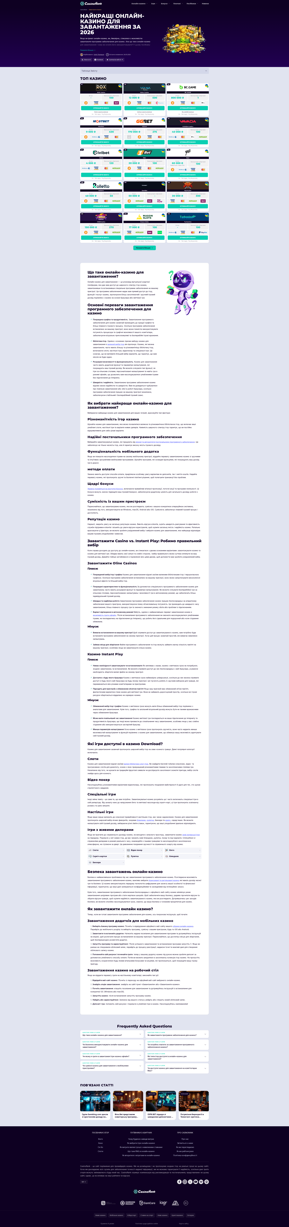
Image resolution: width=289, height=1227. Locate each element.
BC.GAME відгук (188, 112)
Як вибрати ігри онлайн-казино (141, 1143)
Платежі (177, 3)
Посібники (191, 3)
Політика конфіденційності (185, 1155)
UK (83, 1182)
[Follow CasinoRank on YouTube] (195, 1182)
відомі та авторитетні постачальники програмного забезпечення (165, 442)
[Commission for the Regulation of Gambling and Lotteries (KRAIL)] (108, 1203)
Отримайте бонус (101, 108)
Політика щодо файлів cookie (146, 1223)
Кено (100, 1143)
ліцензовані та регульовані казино (164, 880)
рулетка (150, 820)
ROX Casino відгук (101, 112)
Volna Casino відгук (144, 112)
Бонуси (164, 3)
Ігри (153, 3)
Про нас (185, 1139)
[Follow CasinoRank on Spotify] (201, 1182)
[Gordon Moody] (127, 1203)
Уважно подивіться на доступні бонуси (105, 489)
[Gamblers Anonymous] (175, 1203)
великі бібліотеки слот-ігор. (136, 764)
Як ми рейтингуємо (185, 1151)
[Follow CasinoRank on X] (190, 1182)
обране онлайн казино (183, 926)
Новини (205, 3)
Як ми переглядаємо (185, 1147)
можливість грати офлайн (104, 615)
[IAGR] (163, 1203)
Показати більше (143, 248)
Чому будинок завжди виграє (141, 1139)
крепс (168, 820)
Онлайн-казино (138, 3)
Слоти (100, 1151)
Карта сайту (183, 1223)
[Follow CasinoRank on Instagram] (185, 1182)
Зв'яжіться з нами (185, 1143)
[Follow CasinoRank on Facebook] (179, 1182)
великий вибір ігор (115, 344)
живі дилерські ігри (191, 835)
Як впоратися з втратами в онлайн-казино (141, 1155)
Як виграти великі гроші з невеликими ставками (141, 1147)
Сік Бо (100, 1147)
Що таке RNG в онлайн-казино (141, 1151)
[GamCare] (147, 1203)
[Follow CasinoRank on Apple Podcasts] (206, 1182)
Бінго (100, 1139)
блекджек (141, 820)
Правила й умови (107, 1223)
